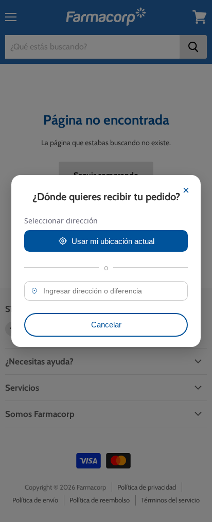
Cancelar (106, 324)
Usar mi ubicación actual (113, 241)
